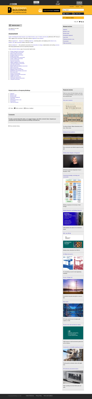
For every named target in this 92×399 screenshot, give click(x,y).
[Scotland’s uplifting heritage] (73, 269)
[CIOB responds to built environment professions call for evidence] (73, 339)
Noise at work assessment (15, 68)
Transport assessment (15, 79)
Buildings (27, 90)
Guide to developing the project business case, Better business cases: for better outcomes (28, 36)
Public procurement (14, 102)
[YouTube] (83, 21)
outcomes (57, 45)
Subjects (67, 13)
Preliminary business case (15, 99)
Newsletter (72, 6)
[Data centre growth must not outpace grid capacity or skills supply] (73, 316)
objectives (31, 40)
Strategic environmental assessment (18, 74)
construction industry (15, 49)
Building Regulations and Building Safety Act (72, 210)
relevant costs (53, 40)
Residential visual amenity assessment (18, 70)
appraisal (34, 38)
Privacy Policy (39, 395)
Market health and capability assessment (18, 66)
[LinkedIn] (81, 21)
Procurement (13, 101)
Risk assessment (14, 72)
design (41, 45)
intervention (35, 45)
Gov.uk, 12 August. (67, 277)
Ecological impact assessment (16, 55)
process (22, 40)
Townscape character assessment (17, 78)
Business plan (13, 96)
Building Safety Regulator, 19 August (70, 152)
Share (11, 108)
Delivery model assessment (16, 53)
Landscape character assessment (17, 63)
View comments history (15, 126)
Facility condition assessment (16, 58)
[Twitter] (79, 21)
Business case (13, 94)
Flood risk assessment (15, 61)
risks (14, 42)
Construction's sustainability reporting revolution (73, 347)
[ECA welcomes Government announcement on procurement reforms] (73, 383)
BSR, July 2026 (66, 233)
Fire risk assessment (14, 59)
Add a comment (19, 108)
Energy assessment (14, 56)
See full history (12, 29)
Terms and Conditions (48, 395)
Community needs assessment (16, 52)
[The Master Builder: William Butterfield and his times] (73, 123)
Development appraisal (15, 97)
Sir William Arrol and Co (68, 254)
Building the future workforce (69, 132)
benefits (10, 42)
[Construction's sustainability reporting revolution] (73, 360)
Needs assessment (14, 67)
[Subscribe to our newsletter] (49, 12)
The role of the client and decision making (71, 324)
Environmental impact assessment (17, 57)
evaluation (41, 38)
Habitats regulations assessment (17, 62)
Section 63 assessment (15, 73)
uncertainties (19, 42)
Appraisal (12, 93)
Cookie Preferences (30, 395)
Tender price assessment (15, 76)
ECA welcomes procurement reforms (70, 368)
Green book (12, 98)
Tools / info (78, 13)
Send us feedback (29, 108)
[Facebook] (78, 21)
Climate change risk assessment (17, 51)
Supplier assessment (14, 75)
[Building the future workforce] (73, 144)
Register (77, 6)
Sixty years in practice (67, 100)
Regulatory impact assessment (16, 69)
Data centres (65, 301)
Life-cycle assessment (15, 64)
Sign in (82, 6)
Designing (22, 90)
